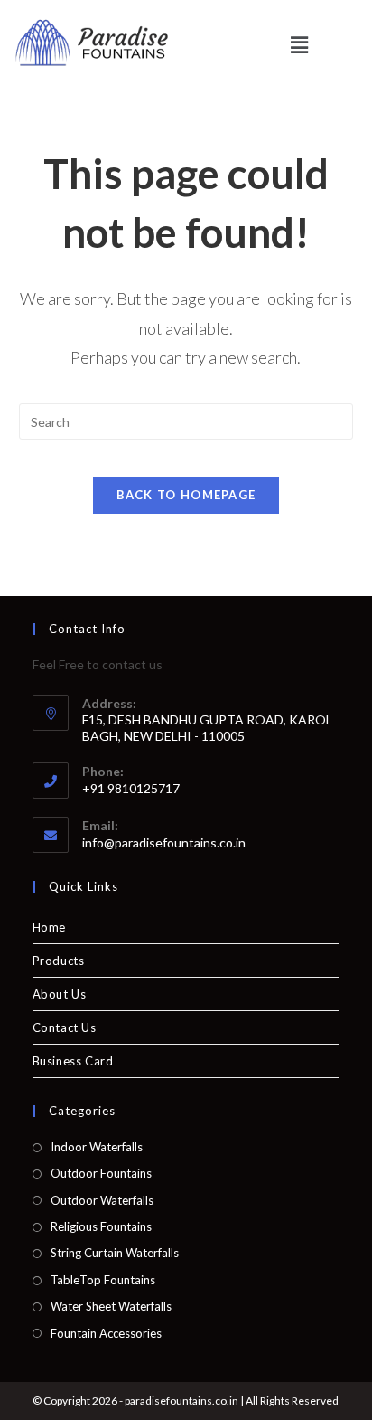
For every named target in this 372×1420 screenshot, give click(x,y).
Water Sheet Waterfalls (111, 1306)
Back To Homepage (186, 495)
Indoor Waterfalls (97, 1147)
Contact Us (65, 1027)
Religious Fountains (101, 1226)
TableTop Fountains (103, 1280)
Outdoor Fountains (101, 1173)
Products (59, 960)
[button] (299, 45)
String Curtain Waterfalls (115, 1252)
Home (49, 927)
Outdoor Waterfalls (102, 1200)
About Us (60, 994)
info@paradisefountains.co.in (164, 842)
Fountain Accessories (106, 1333)
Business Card (73, 1061)
